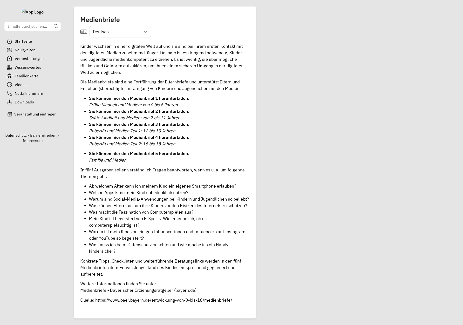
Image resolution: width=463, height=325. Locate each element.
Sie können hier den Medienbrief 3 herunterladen (138, 124)
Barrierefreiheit (43, 135)
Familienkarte (27, 76)
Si (91, 111)
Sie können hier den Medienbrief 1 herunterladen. (139, 98)
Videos (21, 84)
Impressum (33, 140)
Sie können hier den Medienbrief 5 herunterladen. (139, 153)
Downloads (24, 102)
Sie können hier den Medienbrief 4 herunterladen (138, 137)
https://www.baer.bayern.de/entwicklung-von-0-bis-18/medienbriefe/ (163, 300)
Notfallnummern (29, 93)
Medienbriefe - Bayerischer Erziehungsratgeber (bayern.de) (138, 290)
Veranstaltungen (29, 58)
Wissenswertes (28, 67)
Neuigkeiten (25, 49)
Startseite (23, 41)
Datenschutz (16, 135)
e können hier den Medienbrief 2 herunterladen (140, 111)
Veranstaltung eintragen (35, 114)
